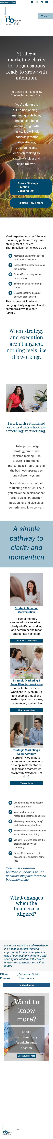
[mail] (52, 2)
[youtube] (46, 2)
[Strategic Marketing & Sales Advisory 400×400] (26, 716)
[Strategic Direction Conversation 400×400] (26, 574)
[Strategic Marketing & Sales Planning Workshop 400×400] (26, 646)
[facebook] (32, 2)
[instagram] (37, 2)
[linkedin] (42, 2)
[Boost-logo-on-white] (10, 8)
